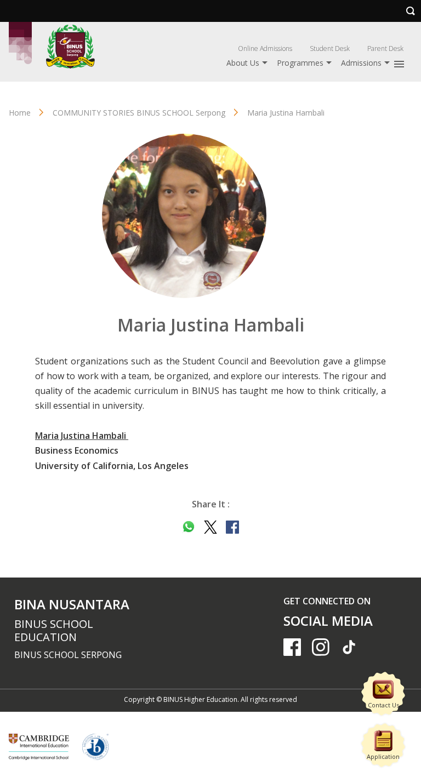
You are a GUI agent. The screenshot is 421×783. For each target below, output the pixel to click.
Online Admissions (265, 48)
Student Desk (330, 48)
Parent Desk (385, 48)
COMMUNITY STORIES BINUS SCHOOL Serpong (139, 112)
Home (20, 112)
